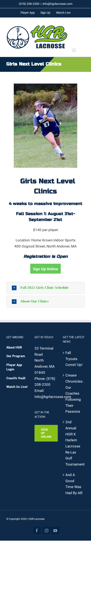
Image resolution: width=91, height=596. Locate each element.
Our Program (15, 356)
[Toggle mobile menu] (74, 50)
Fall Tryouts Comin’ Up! (73, 359)
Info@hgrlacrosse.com (52, 397)
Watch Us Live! (17, 387)
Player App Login (14, 367)
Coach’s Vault (15, 378)
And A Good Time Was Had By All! (74, 484)
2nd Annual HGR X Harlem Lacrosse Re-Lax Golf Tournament (74, 443)
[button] (45, 287)
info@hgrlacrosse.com (57, 3)
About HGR (14, 347)
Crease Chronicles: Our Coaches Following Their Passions (74, 393)
